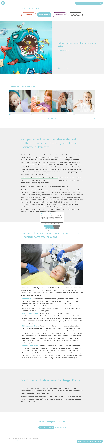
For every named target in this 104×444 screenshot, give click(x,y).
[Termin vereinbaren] (100, 3)
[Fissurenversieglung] (84, 101)
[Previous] (10, 76)
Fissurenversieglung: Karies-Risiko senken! (52, 118)
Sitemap (23, 438)
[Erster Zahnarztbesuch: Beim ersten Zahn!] (20, 101)
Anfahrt (59, 427)
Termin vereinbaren (64, 50)
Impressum (28, 438)
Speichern (57, 226)
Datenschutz (35, 438)
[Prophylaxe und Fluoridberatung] (41, 101)
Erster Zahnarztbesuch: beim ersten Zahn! (48, 118)
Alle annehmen (48, 226)
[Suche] (98, 3)
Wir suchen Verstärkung (84, 441)
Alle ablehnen (50, 228)
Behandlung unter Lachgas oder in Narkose (55, 118)
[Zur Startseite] (3, 3)
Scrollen (65, 68)
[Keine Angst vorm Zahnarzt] (62, 101)
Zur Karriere (95, 441)
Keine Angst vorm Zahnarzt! (51, 118)
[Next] (93, 76)
